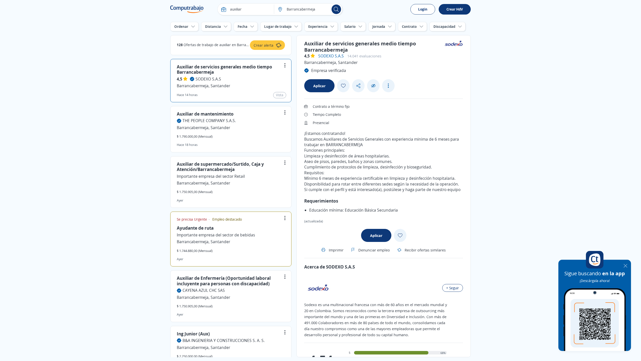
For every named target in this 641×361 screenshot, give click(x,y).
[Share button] (358, 85)
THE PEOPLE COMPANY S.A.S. (209, 120)
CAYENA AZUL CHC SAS (204, 290)
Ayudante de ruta (195, 228)
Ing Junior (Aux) (193, 334)
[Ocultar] (373, 85)
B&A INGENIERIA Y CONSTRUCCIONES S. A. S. (224, 340)
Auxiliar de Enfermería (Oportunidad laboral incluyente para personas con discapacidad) (224, 281)
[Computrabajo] (187, 9)
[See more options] (388, 86)
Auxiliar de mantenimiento (205, 114)
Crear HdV (454, 9)
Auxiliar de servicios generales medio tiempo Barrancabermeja (224, 69)
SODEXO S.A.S (208, 79)
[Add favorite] (343, 85)
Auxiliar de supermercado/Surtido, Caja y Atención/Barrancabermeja (220, 166)
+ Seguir (452, 288)
